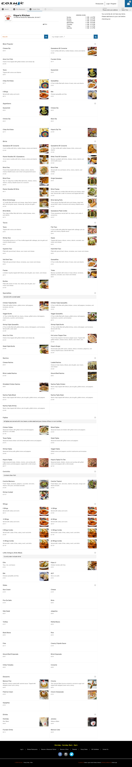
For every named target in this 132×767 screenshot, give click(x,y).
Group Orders (84, 749)
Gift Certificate (95, 749)
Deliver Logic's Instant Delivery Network (92, 762)
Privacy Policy (26, 762)
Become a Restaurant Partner (48, 749)
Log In (21, 749)
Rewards (74, 749)
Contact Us (105, 749)
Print (45, 24)
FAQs (31, 762)
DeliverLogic (114, 762)
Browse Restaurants (32, 749)
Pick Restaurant (19, 9)
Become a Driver (64, 749)
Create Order (35, 9)
